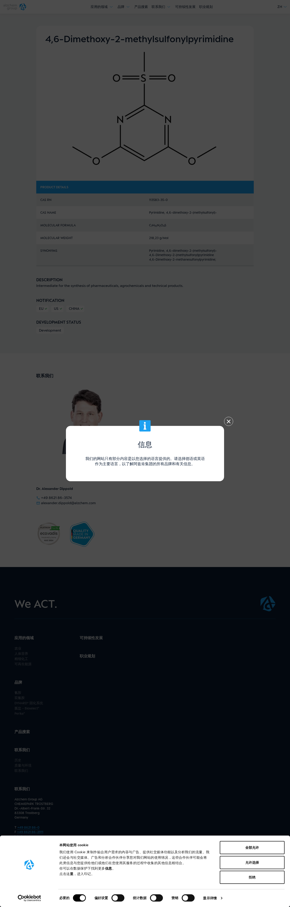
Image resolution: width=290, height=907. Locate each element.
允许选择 (252, 862)
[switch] (117, 898)
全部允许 (252, 847)
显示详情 (210, 898)
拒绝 (252, 877)
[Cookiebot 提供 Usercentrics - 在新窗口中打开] (29, 898)
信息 (108, 868)
